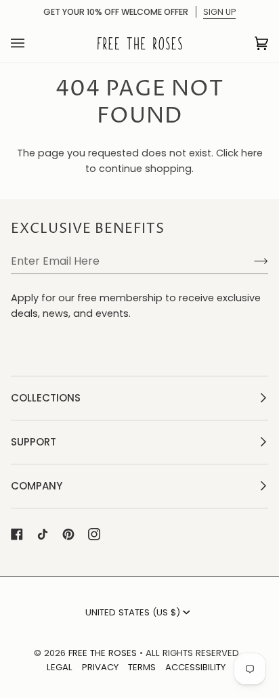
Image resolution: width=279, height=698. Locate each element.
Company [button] (36, 486)
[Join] (250, 260)
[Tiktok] (43, 534)
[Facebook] (17, 534)
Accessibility (195, 667)
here (252, 153)
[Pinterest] (68, 534)
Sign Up (219, 12)
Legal (59, 667)
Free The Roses (102, 653)
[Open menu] (31, 43)
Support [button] (33, 442)
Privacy (100, 667)
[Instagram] (94, 534)
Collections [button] (46, 398)
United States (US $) (132, 612)
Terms (142, 667)
